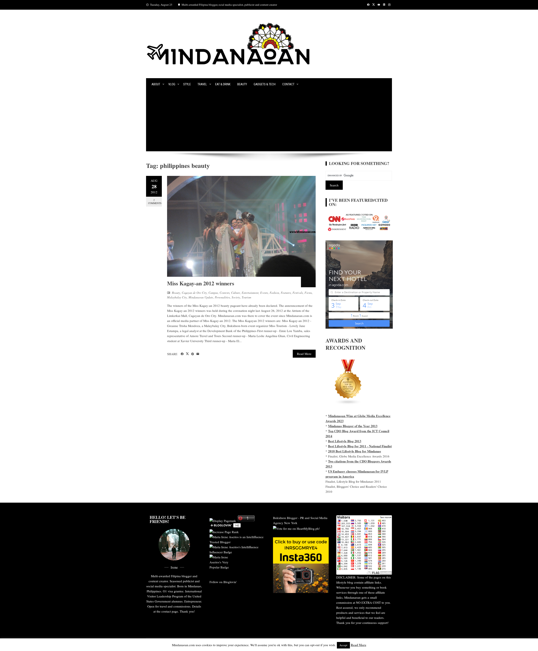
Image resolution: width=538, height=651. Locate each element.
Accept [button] (343, 645)
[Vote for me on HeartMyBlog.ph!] (296, 528)
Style (187, 84)
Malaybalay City (177, 297)
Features (286, 293)
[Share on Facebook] (182, 354)
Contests (224, 293)
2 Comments (154, 201)
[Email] (197, 354)
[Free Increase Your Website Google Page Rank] (224, 531)
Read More (304, 354)
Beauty (242, 84)
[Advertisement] (269, 121)
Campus (213, 293)
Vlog (171, 84)
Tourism (246, 297)
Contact (288, 84)
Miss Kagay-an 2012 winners (200, 283)
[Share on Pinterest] (192, 354)
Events (264, 293)
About (156, 84)
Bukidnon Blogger (285, 518)
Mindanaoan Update (201, 297)
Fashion (274, 293)
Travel (202, 84)
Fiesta (308, 293)
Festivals (298, 293)
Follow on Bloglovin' (223, 582)
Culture (235, 293)
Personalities (222, 297)
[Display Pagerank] (223, 520)
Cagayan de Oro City (194, 293)
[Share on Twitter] (187, 354)
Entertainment (250, 293)
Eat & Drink (223, 84)
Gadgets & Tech (265, 84)
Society (236, 297)
